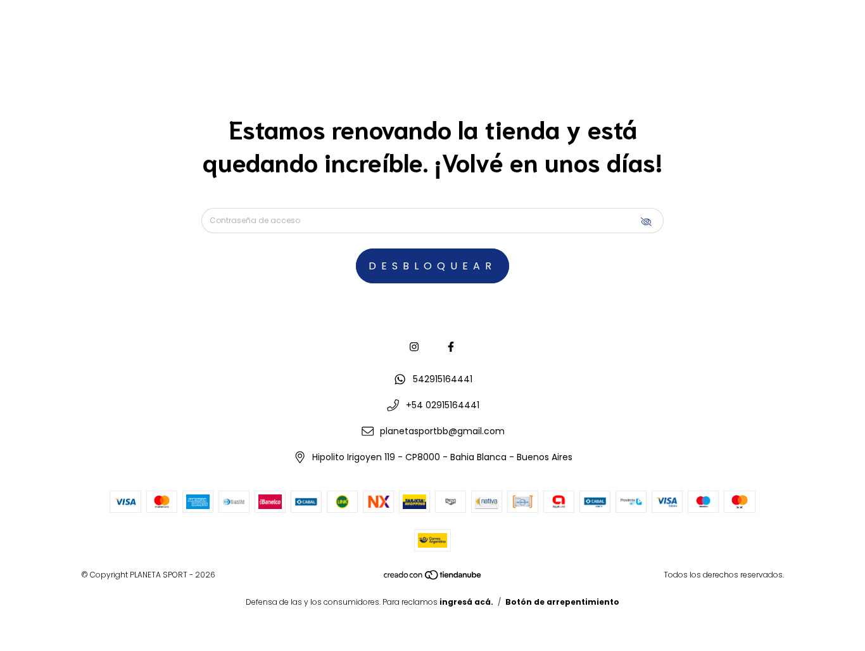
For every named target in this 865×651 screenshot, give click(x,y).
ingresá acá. (466, 601)
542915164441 (442, 379)
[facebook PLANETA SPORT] (451, 347)
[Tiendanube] (433, 577)
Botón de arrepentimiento (562, 601)
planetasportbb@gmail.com (442, 431)
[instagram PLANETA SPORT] (414, 347)
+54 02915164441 (442, 405)
